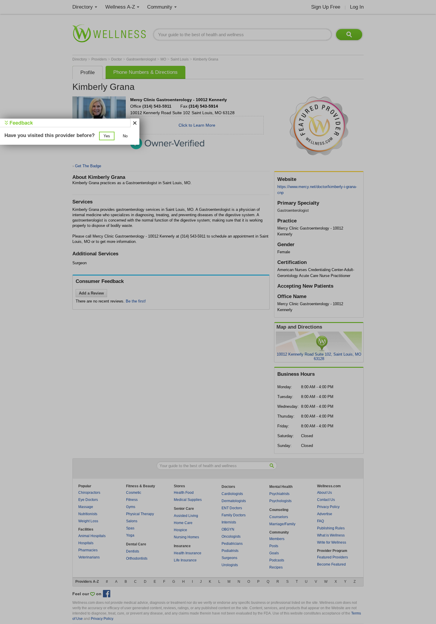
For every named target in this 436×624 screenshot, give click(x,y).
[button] (106, 136)
